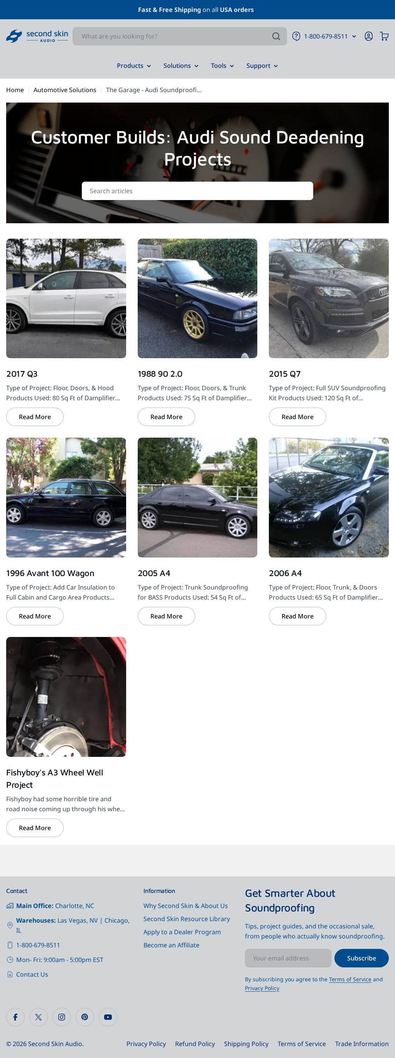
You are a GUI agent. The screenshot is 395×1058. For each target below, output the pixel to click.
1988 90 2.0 (160, 374)
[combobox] (180, 36)
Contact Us (32, 974)
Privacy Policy (262, 988)
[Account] (368, 36)
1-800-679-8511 (38, 945)
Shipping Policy (246, 1043)
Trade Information (362, 1043)
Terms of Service (350, 979)
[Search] (276, 36)
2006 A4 (285, 573)
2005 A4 (154, 573)
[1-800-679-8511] (354, 36)
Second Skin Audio (55, 1043)
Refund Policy (195, 1043)
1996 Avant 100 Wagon (50, 573)
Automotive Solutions (65, 90)
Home (15, 90)
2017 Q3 (22, 374)
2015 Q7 (284, 374)
